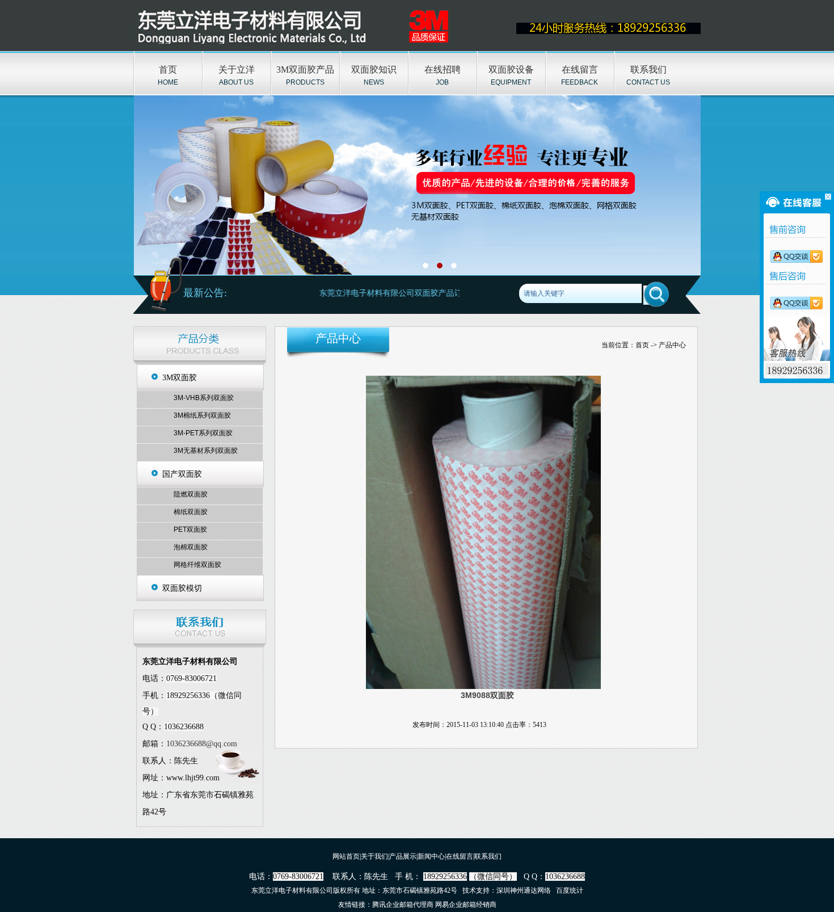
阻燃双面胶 (191, 494)
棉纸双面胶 (191, 512)
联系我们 (648, 69)
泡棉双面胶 (191, 547)
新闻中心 (431, 856)
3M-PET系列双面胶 (203, 433)
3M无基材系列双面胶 (206, 451)
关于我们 (374, 856)
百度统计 (569, 890)
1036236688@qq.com (201, 743)
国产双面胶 (182, 474)
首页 (168, 69)
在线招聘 (442, 69)
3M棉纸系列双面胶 (202, 415)
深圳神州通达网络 (523, 890)
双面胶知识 (374, 69)
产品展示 (402, 856)
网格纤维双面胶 (197, 565)
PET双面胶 (190, 529)
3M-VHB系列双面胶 (204, 398)
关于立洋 (236, 69)
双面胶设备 (511, 69)
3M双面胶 (179, 377)
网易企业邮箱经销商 (465, 905)
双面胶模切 (182, 588)
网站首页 (346, 856)
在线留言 (580, 69)
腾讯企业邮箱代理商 (402, 905)
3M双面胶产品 (305, 69)
